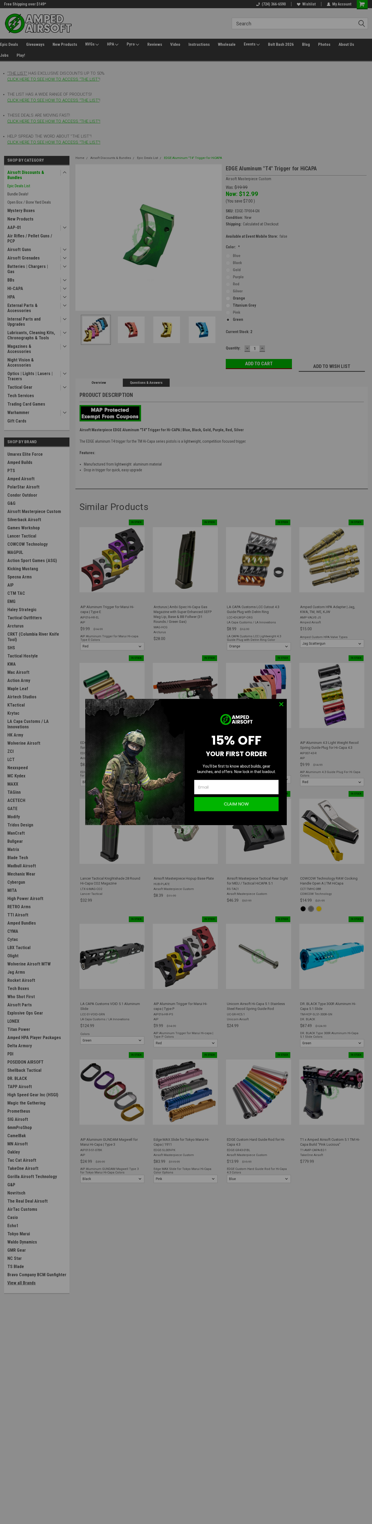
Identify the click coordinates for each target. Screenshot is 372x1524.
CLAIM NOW (236, 804)
